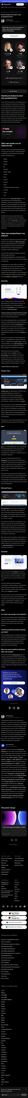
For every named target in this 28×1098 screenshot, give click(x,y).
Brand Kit (17, 900)
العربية (2, 990)
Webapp (3, 867)
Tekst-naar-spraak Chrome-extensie (10, 967)
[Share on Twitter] (14, 708)
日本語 (3, 1020)
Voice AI (14, 27)
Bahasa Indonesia (5, 1075)
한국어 (3, 1022)
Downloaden (4, 874)
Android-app (4, 860)
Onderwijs (3, 888)
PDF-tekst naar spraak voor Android (10, 944)
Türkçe (3, 1045)
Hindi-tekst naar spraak (7, 969)
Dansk (2, 1004)
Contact (17, 884)
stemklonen (4, 460)
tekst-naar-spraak (15, 198)
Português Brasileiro (6, 1029)
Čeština (3, 1002)
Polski (2, 1027)
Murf (2, 446)
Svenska (3, 1041)
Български (3, 1054)
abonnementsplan (7, 545)
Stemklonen (18, 863)
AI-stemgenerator (19, 858)
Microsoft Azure (5, 508)
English (3, 1006)
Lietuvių (3, 1070)
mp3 (16, 341)
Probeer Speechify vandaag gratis (9, 366)
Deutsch (3, 1013)
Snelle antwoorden (8, 31)
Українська (4, 1034)
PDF (15, 353)
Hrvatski (3, 1066)
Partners (17, 891)
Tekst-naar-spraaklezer (7, 946)
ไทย (2, 1043)
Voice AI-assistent (5, 942)
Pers (16, 898)
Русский (3, 1031)
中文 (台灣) (4, 997)
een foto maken (19, 343)
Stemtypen (17, 29)
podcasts (22, 332)
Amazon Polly (4, 391)
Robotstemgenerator (6, 955)
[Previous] (12, 840)
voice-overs (15, 220)
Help (16, 894)
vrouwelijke (7, 276)
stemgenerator (16, 655)
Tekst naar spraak (5, 856)
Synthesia (15, 572)
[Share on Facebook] (9, 708)
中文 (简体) (4, 995)
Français (3, 1009)
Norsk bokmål (4, 1025)
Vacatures (17, 889)
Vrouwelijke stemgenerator (8, 948)
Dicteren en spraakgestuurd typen (10, 939)
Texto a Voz (4, 976)
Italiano (3, 1018)
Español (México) (5, 1038)
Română (3, 1050)
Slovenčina (4, 1059)
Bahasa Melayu (5, 1082)
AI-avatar (10, 591)
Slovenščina (4, 1061)
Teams (2, 886)
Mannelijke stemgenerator (8, 951)
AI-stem (23, 401)
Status (16, 896)
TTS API (5, 516)
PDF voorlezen (5, 971)
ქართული (4, 1057)
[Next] (16, 840)
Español (3, 1036)
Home (2, 7)
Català (2, 1079)
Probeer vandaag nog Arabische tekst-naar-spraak (14, 312)
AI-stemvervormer (5, 960)
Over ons (17, 882)
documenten (4, 355)
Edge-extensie (5, 872)
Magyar (3, 992)
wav (19, 341)
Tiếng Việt (3, 1047)
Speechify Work (19, 865)
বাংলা (2, 1077)
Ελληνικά (3, 1068)
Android (11, 307)
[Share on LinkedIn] (18, 708)
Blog (16, 887)
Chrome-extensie (12, 309)
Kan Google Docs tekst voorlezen (9, 964)
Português (3, 1052)
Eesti (2, 1063)
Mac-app (3, 863)
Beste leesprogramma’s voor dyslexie (10, 953)
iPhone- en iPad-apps (6, 858)
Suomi (2, 1011)
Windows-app (4, 865)
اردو (2, 1084)
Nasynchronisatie (19, 860)
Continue (24, 1094)
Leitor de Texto (5, 978)
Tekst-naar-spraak (7, 29)
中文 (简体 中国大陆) (6, 999)
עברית (2, 1073)
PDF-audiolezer (5, 962)
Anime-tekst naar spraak (7, 958)
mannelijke (14, 276)
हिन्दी (2, 1015)
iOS (8, 307)
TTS (6, 7)
